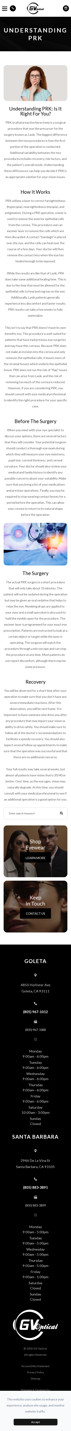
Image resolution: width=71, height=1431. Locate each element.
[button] (13, 8)
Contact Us (35, 913)
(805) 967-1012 (35, 1012)
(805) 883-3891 (35, 1187)
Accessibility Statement (35, 1366)
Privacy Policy (35, 1372)
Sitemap (35, 1378)
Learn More (35, 858)
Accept (35, 1422)
